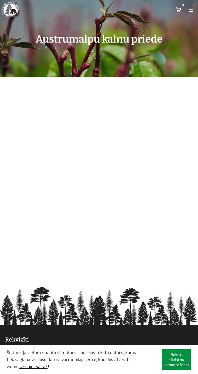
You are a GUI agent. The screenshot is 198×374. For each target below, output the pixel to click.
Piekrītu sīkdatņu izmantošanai (176, 359)
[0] (178, 9)
